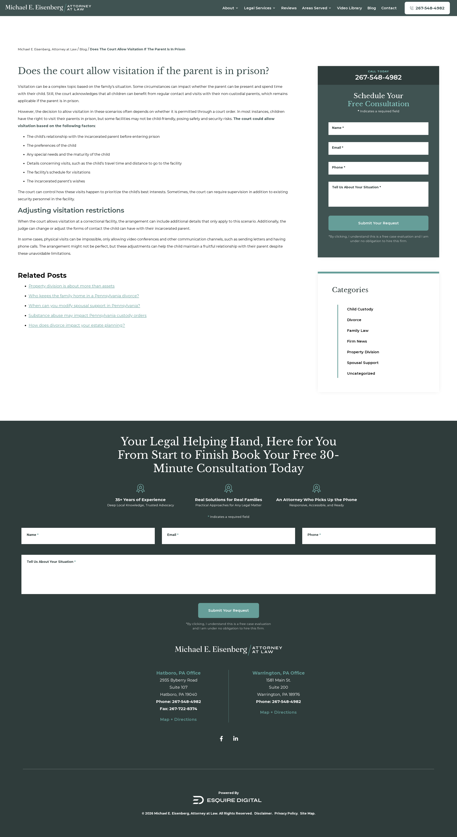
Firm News (357, 341)
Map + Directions (178, 719)
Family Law (357, 330)
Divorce (354, 320)
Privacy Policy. (286, 813)
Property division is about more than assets (72, 285)
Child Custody (360, 309)
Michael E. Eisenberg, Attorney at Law (47, 49)
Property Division (363, 352)
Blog (83, 49)
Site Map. (307, 813)
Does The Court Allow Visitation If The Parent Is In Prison (137, 49)
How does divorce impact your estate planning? (77, 325)
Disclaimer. (263, 813)
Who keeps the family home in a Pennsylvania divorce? (84, 295)
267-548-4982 (186, 701)
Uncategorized (361, 373)
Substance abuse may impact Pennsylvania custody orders (88, 315)
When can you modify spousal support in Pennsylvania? (84, 305)
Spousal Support (363, 363)
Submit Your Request (378, 223)
